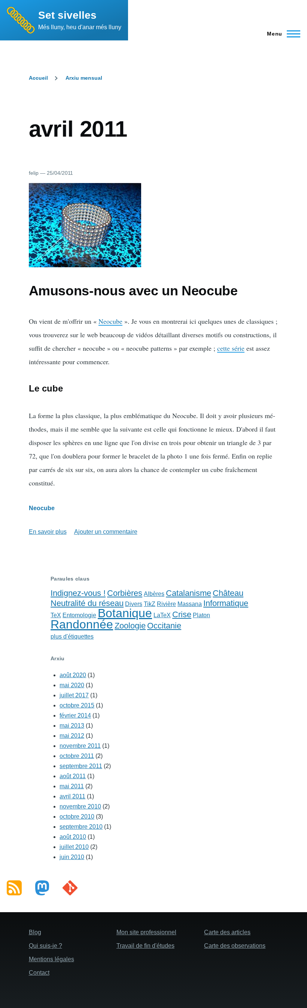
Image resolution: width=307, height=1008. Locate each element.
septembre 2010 (81, 826)
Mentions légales (51, 959)
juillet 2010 (74, 847)
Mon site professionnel (146, 932)
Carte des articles (227, 932)
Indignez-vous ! (78, 593)
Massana (189, 604)
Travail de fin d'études (145, 945)
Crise (181, 614)
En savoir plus (48, 532)
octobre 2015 (77, 705)
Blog (35, 932)
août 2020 (73, 675)
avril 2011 (72, 796)
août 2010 (73, 837)
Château (228, 593)
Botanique (125, 613)
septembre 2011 (81, 766)
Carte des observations (234, 945)
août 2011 (73, 776)
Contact (39, 972)
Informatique (225, 603)
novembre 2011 (80, 746)
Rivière (166, 604)
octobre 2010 (77, 816)
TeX (56, 615)
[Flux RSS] (14, 887)
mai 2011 (72, 786)
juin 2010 (72, 857)
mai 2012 (72, 736)
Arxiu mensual (84, 78)
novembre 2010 (80, 806)
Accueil (38, 78)
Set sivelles (67, 15)
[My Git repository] (70, 887)
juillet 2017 (74, 695)
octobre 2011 (77, 756)
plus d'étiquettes (72, 636)
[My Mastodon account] (42, 887)
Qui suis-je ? (45, 945)
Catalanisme (188, 593)
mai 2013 (72, 725)
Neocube (110, 321)
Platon (201, 615)
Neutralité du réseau (87, 603)
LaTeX (162, 615)
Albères (154, 594)
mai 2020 (72, 685)
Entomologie (79, 615)
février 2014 (75, 715)
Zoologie (130, 625)
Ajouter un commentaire (105, 532)
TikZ (149, 604)
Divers (133, 604)
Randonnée (82, 624)
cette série (230, 348)
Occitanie (164, 625)
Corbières (124, 593)
